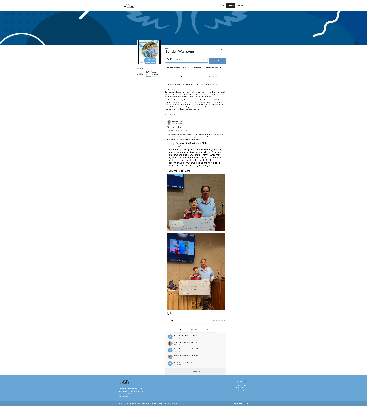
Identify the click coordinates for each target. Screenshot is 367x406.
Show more (195, 371)
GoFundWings (151, 72)
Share (222, 50)
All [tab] (180, 330)
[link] (136, 5)
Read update (218, 321)
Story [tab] (180, 76)
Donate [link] (217, 60)
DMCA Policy (173, 403)
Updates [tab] (211, 76)
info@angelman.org (241, 388)
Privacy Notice (145, 403)
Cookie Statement (163, 403)
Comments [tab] (194, 330)
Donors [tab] (210, 330)
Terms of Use (153, 403)
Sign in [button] (240, 5)
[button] (174, 115)
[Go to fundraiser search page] (223, 5)
